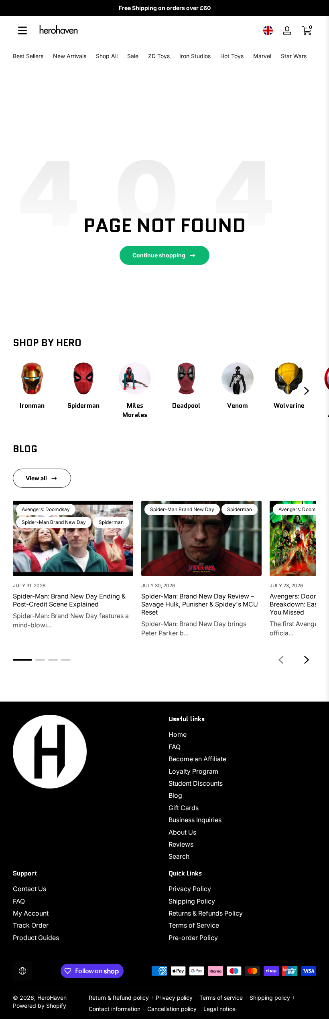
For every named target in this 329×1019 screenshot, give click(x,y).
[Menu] (22, 30)
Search (179, 856)
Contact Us (29, 889)
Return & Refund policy (119, 997)
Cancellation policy (172, 1008)
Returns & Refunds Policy (206, 913)
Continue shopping (158, 255)
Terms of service (221, 997)
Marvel (262, 56)
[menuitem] (242, 734)
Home (178, 734)
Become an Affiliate (197, 759)
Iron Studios (195, 56)
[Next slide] (306, 390)
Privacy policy (174, 997)
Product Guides (36, 938)
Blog (175, 795)
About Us (182, 832)
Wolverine (289, 405)
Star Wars (294, 56)
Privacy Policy (190, 889)
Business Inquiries (195, 820)
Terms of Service (194, 925)
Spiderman (83, 405)
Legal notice (219, 1008)
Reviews (181, 844)
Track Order (31, 925)
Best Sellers (28, 56)
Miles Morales (134, 410)
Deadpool (186, 405)
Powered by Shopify (39, 1005)
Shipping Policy (192, 901)
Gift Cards (184, 808)
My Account (31, 913)
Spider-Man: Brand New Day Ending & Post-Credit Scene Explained (69, 600)
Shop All (107, 56)
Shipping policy (270, 997)
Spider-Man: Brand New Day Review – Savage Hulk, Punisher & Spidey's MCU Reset (199, 604)
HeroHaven (52, 997)
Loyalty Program (193, 771)
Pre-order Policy (193, 938)
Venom (237, 405)
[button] (268, 30)
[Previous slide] (280, 659)
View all (36, 478)
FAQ (175, 747)
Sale (132, 56)
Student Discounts (196, 783)
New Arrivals (69, 56)
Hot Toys (232, 56)
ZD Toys (159, 56)
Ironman (32, 405)
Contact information (114, 1008)
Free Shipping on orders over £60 (165, 7)
